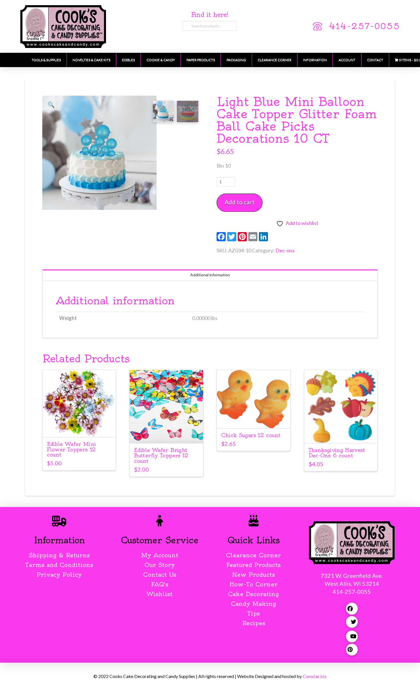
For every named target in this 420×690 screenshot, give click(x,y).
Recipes (253, 623)
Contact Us (159, 574)
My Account (159, 555)
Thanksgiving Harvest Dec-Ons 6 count (337, 453)
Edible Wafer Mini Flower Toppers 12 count (71, 449)
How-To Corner (253, 584)
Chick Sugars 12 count (250, 435)
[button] (51, 104)
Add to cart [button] (81, 427)
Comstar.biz (315, 676)
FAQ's (159, 584)
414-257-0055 (364, 26)
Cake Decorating (253, 594)
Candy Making (253, 603)
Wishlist (160, 594)
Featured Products (253, 564)
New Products (253, 574)
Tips (253, 613)
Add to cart (240, 202)
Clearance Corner (253, 555)
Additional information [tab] (210, 274)
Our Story (160, 564)
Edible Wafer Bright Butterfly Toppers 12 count (161, 455)
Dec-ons (285, 250)
